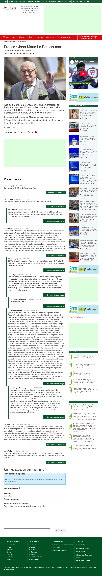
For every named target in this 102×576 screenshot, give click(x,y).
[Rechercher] (14, 37)
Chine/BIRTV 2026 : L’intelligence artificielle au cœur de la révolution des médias (88, 230)
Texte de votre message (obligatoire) (16, 503)
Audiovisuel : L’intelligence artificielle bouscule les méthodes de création (88, 126)
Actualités (13, 42)
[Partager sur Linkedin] (24, 54)
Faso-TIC (44, 1)
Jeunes (9, 559)
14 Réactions (87, 195)
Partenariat (34, 550)
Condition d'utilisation (37, 557)
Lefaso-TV (22, 1)
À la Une (22, 37)
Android (78, 552)
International (22, 42)
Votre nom (7, 493)
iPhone (83, 552)
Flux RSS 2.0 (34, 554)
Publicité (33, 547)
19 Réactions (87, 260)
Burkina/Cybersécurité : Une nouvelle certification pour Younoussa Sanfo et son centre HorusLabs (84, 447)
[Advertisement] (73, 19)
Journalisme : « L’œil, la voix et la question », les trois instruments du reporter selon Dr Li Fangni (88, 114)
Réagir (84, 118)
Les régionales (13, 1)
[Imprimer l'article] (33, 54)
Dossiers (40, 37)
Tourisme (37, 1)
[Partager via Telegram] (30, 54)
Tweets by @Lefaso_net (76, 317)
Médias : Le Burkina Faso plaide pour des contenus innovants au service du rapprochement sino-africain (88, 140)
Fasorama (30, 1)
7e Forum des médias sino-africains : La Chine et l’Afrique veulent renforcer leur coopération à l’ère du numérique (88, 153)
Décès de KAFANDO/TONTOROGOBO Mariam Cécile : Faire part (83, 373)
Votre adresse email (10, 496)
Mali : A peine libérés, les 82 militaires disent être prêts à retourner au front (89, 191)
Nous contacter (80, 545)
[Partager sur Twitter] (21, 54)
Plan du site (34, 552)
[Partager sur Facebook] (17, 54)
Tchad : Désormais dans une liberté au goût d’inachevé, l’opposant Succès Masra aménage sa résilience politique (88, 244)
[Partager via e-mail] (14, 54)
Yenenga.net (52, 1)
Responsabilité (35, 559)
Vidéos (30, 37)
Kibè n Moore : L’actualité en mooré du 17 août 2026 (83, 356)
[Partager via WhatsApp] (27, 54)
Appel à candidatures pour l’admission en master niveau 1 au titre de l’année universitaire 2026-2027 (85, 390)
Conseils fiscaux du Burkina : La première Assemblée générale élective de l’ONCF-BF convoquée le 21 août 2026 (85, 365)
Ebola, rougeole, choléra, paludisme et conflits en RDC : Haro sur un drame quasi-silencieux (89, 217)
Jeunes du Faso (62, 1)
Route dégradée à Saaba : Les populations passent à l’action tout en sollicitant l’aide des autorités (84, 382)
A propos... (34, 545)
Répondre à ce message (55, 193)
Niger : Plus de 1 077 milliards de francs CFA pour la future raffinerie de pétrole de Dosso (88, 256)
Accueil (6, 42)
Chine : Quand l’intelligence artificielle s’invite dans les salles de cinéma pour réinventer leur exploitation (88, 166)
